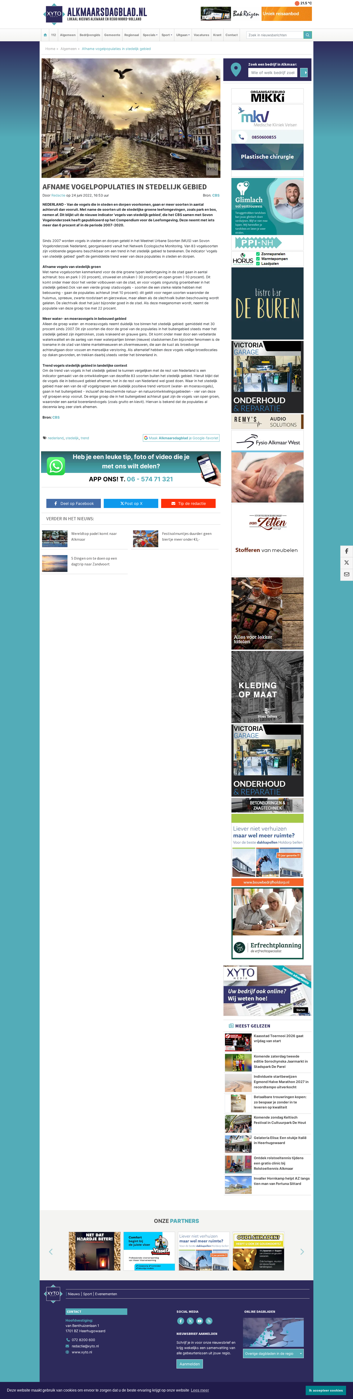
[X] (190, 1321)
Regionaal (131, 35)
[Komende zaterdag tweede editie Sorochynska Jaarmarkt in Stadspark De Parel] (238, 1063)
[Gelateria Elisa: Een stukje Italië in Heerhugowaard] (238, 1144)
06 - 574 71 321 (150, 479)
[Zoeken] (308, 35)
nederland (56, 438)
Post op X (133, 503)
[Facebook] (181, 1321)
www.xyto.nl (82, 1352)
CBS (215, 195)
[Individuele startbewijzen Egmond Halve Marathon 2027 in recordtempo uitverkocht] (238, 1083)
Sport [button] (166, 35)
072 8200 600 (83, 1340)
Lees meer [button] (200, 1390)
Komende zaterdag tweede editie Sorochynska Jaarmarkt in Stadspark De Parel (281, 1061)
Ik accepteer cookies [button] (326, 1390)
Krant (217, 35)
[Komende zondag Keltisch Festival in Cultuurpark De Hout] (238, 1124)
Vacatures (201, 35)
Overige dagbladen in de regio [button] (269, 1353)
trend (85, 438)
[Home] (45, 35)
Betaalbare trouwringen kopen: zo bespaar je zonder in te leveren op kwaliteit (280, 1102)
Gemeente (112, 35)
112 (53, 35)
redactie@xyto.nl (85, 1346)
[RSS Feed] (209, 1321)
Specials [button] (149, 35)
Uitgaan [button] (182, 35)
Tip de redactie (192, 503)
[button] (45, 1252)
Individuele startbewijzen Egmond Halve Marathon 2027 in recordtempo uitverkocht (281, 1081)
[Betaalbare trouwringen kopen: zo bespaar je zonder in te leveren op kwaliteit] (238, 1103)
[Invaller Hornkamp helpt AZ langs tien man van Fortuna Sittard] (238, 1185)
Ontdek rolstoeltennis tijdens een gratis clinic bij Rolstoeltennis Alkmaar (279, 1163)
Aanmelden (190, 1364)
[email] (347, 575)
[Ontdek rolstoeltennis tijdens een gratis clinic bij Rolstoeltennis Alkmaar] (238, 1164)
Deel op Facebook (77, 503)
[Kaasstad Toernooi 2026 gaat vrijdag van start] (238, 1042)
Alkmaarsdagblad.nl (107, 12)
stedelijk (72, 438)
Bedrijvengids (90, 35)
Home (50, 49)
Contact (231, 35)
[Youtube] (200, 1321)
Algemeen (68, 35)
